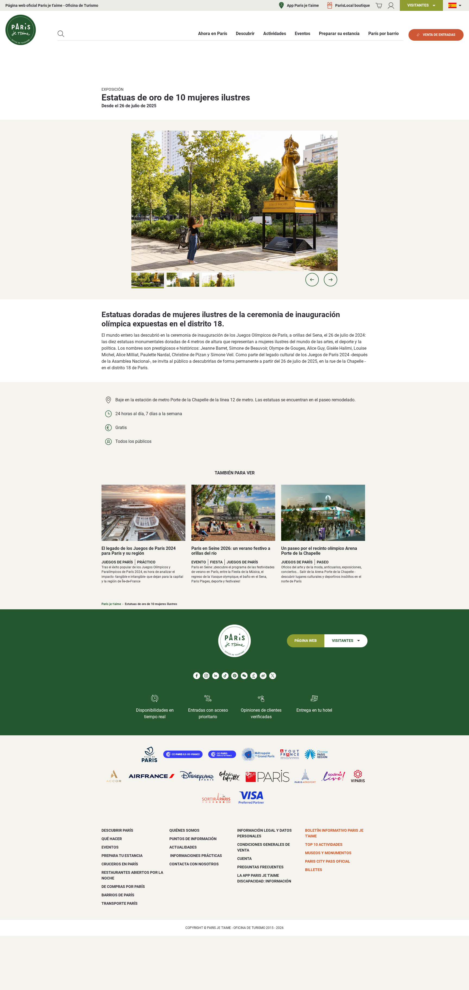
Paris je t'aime (111, 604)
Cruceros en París (120, 864)
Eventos (110, 847)
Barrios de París (118, 895)
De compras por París (123, 886)
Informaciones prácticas (195, 855)
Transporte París (120, 903)
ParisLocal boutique (352, 5)
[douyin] (253, 675)
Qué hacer (112, 839)
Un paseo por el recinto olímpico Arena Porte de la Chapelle (319, 551)
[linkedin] (215, 675)
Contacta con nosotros (194, 864)
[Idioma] (456, 5)
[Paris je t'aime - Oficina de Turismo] (20, 30)
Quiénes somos (184, 830)
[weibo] (263, 675)
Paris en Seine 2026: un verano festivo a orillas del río (230, 551)
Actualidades (183, 847)
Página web (305, 640)
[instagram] (206, 675)
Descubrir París (117, 830)
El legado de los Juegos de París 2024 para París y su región (139, 551)
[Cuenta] (391, 5)
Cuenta (244, 858)
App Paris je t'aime (303, 5)
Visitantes (342, 640)
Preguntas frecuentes (260, 867)
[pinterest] (234, 675)
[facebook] (196, 675)
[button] (312, 280)
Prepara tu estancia (122, 855)
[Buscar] (61, 33)
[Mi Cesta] (378, 5)
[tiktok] (225, 675)
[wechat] (244, 675)
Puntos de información (193, 839)
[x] (272, 675)
